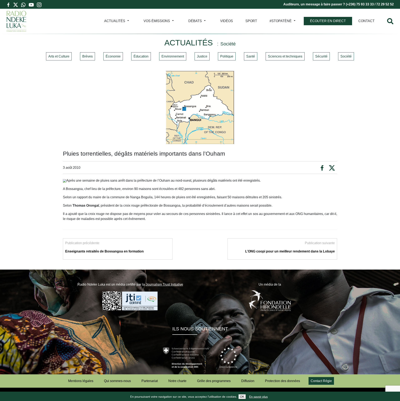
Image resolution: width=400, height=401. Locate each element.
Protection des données (282, 381)
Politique (226, 56)
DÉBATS (195, 21)
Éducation (141, 56)
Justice (202, 56)
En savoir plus (258, 396)
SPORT (251, 21)
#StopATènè (281, 21)
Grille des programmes (214, 381)
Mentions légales (80, 381)
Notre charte (177, 381)
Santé (250, 56)
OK (242, 396)
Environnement (172, 56)
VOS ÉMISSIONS (157, 21)
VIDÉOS (226, 21)
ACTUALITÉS (114, 21)
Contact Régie (321, 381)
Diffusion (247, 381)
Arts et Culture (58, 56)
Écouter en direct (328, 21)
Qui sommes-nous (117, 381)
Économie (113, 56)
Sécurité (321, 56)
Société (346, 56)
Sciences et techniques (285, 56)
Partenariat (149, 381)
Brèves (87, 56)
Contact (366, 21)
